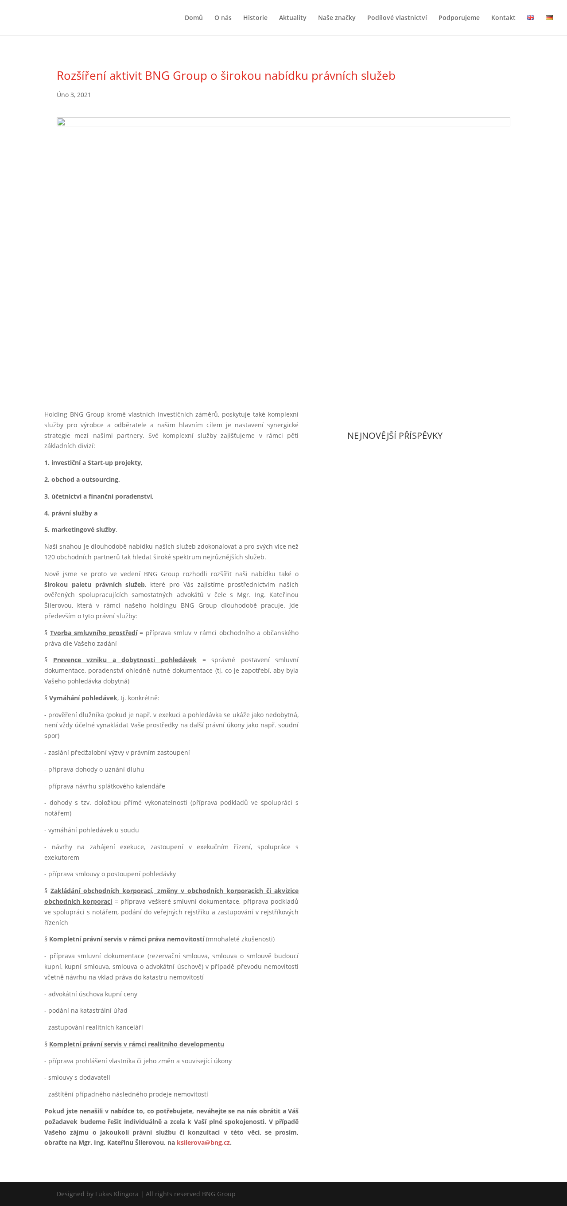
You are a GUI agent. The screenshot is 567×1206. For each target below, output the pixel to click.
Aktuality (293, 18)
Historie (255, 18)
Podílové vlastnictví (397, 18)
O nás (223, 18)
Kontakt (503, 18)
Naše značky (337, 18)
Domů (194, 18)
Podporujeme (459, 18)
